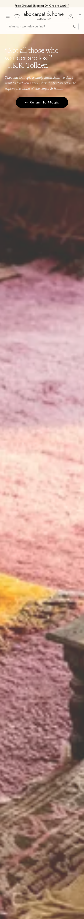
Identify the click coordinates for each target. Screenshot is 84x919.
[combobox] (42, 26)
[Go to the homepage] (44, 19)
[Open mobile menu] (7, 16)
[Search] (75, 26)
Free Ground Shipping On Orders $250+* (42, 3)
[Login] (70, 16)
